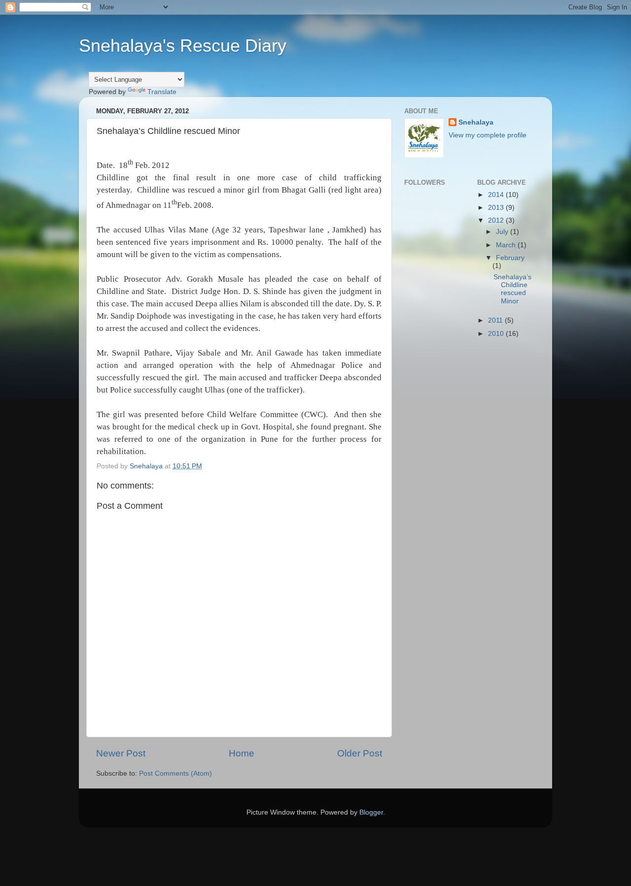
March (507, 245)
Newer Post (120, 753)
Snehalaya (475, 122)
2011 (496, 320)
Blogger (371, 812)
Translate (161, 92)
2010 (497, 333)
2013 (497, 207)
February (510, 258)
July (503, 231)
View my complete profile (487, 135)
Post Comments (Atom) (175, 773)
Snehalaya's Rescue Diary (182, 45)
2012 (497, 220)
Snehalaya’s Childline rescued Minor (512, 289)
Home (241, 753)
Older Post (359, 753)
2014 (497, 194)
